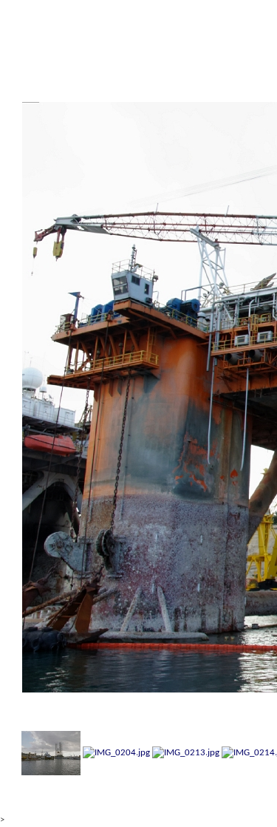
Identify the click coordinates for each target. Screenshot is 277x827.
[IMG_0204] (116, 753)
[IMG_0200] (51, 753)
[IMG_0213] (185, 753)
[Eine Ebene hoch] (29, 43)
